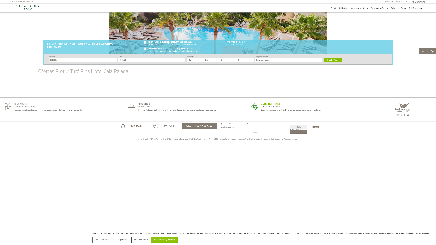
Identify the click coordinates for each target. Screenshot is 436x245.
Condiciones (266, 139)
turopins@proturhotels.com (228, 139)
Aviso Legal (258, 139)
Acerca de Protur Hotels (245, 139)
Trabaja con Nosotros (291, 139)
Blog (408, 1)
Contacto (399, 1)
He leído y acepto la (295, 129)
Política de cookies (277, 139)
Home (13, 2)
